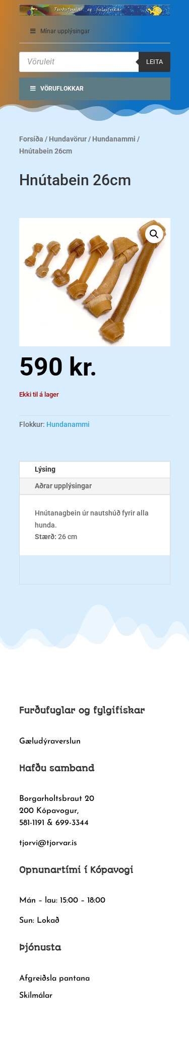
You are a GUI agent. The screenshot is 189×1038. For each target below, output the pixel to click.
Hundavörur (68, 139)
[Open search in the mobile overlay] (94, 62)
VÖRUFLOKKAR (62, 88)
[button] (154, 234)
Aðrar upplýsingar (63, 486)
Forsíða (31, 139)
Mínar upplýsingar (65, 31)
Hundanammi (114, 139)
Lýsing (45, 469)
